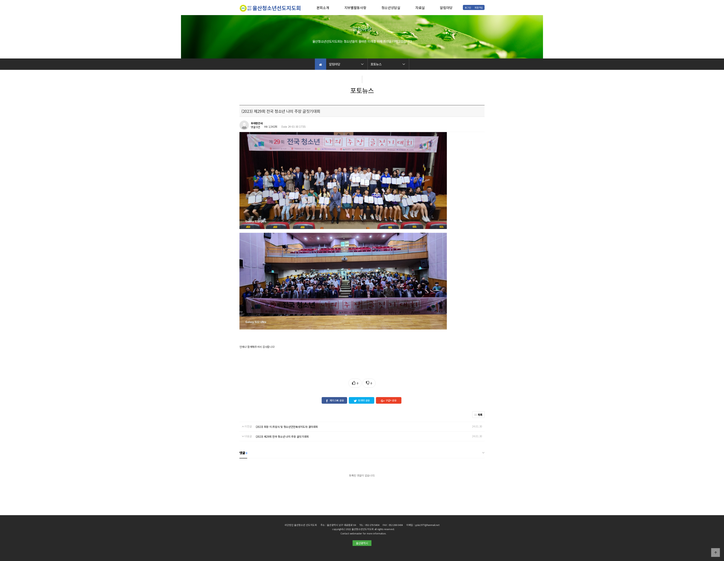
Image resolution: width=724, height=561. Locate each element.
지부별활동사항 (355, 7)
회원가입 (479, 7)
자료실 (420, 7)
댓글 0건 (255, 127)
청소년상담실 (390, 7)
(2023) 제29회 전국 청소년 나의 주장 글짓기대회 (282, 436)
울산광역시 (362, 543)
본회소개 (323, 7)
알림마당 (446, 7)
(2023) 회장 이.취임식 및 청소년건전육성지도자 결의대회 (287, 427)
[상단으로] (715, 552)
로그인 (468, 7)
